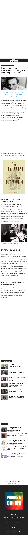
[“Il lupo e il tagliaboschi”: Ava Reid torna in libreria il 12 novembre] (4, 372)
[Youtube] (19, 531)
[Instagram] (12, 531)
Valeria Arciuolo (17, 430)
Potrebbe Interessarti (6, 361)
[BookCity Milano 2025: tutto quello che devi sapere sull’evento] (4, 455)
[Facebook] (8, 531)
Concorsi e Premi (10, 430)
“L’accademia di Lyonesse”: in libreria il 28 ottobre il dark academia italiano (15, 385)
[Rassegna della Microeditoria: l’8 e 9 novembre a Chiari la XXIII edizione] (4, 448)
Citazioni (9, 435)
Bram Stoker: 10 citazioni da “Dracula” (17, 434)
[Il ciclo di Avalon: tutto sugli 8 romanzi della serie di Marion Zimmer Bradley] (4, 366)
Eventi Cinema (4, 65)
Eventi (9, 449)
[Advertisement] (14, 15)
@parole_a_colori (14, 483)
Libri (8, 65)
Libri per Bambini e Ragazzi (12, 443)
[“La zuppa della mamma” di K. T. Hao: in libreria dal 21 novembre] (4, 442)
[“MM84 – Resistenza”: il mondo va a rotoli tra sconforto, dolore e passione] (4, 379)
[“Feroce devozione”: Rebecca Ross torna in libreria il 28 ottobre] (4, 391)
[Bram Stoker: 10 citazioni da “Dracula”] (4, 435)
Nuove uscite (12, 65)
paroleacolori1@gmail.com (16, 522)
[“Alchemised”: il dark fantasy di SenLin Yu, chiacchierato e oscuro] (4, 397)
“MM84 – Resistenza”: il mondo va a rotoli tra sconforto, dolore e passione (17, 379)
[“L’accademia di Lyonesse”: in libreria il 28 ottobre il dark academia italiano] (4, 385)
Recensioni (3, 380)
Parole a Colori (14, 435)
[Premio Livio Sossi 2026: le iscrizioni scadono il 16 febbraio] (4, 429)
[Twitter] (15, 531)
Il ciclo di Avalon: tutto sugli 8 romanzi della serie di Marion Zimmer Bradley (15, 366)
